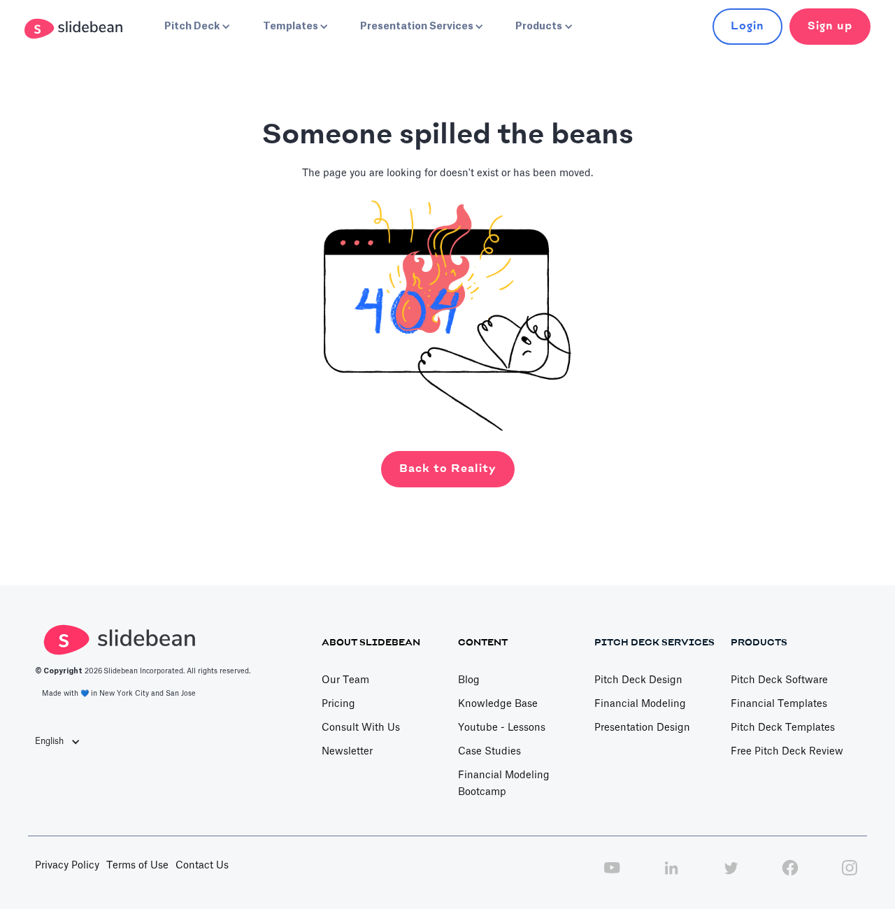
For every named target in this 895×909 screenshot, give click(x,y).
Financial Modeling (640, 704)
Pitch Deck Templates (783, 728)
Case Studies (489, 752)
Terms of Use (137, 866)
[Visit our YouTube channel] (611, 875)
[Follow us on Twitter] (730, 875)
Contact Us (202, 866)
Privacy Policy (67, 866)
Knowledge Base (498, 704)
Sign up (830, 26)
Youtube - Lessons (501, 728)
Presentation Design (642, 728)
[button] (196, 26)
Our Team (345, 680)
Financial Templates (779, 704)
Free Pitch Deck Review (787, 752)
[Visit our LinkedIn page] (671, 875)
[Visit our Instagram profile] (849, 875)
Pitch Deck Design (638, 680)
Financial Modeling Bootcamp (504, 784)
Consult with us (361, 728)
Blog (469, 680)
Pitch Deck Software (779, 680)
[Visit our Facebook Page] (790, 875)
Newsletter (347, 752)
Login (747, 26)
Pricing (338, 704)
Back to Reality (447, 469)
